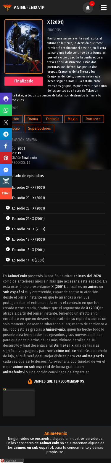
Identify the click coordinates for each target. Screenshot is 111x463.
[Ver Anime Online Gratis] (19, 411)
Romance (93, 119)
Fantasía (52, 119)
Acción (14, 119)
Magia (73, 119)
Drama (33, 119)
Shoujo (14, 128)
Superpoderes (39, 128)
